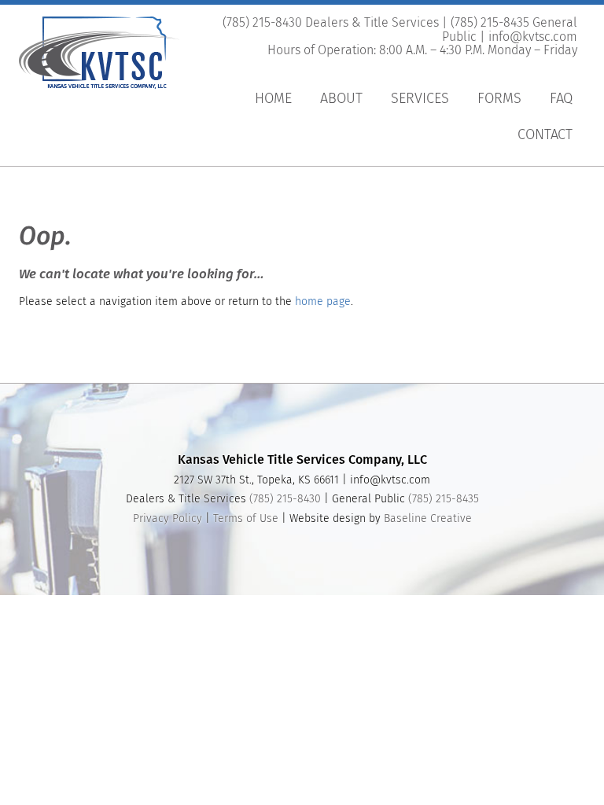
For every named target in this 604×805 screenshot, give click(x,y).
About (341, 99)
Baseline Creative (428, 518)
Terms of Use (245, 518)
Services (420, 99)
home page (323, 301)
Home (273, 99)
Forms (499, 99)
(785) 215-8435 (443, 499)
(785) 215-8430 (285, 499)
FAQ (561, 99)
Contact (545, 135)
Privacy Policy (167, 518)
